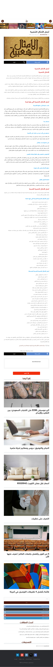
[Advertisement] (26, 10)
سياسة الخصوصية (36, 659)
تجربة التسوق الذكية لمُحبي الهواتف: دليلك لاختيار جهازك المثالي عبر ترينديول (34, 634)
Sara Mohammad (43, 34)
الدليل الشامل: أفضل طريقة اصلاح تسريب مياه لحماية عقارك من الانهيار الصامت (33, 631)
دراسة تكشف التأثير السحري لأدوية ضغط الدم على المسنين (32, 345)
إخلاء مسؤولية (21, 659)
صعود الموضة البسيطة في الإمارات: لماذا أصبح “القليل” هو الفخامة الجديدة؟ (33, 629)
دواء (42, 211)
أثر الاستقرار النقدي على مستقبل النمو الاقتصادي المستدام (37, 626)
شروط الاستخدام (29, 659)
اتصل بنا (15, 659)
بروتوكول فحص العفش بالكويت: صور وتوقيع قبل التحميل (37, 637)
